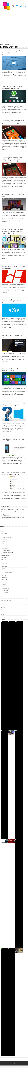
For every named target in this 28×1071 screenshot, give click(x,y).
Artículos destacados (6, 555)
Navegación (5, 548)
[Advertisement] (14, 26)
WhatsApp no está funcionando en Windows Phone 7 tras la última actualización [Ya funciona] (12, 159)
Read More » (5, 81)
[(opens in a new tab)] (19, 784)
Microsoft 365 (5, 570)
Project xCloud (6, 588)
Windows (4, 584)
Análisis (4, 531)
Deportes (5, 539)
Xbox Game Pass (6, 590)
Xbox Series (5, 592)
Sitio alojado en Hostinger (6, 600)
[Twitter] (13, 1063)
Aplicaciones (4, 533)
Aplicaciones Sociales (7, 537)
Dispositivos (4, 561)
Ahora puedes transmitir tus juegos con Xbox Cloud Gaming (12, 509)
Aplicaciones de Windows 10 (9, 535)
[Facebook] (11, 1063)
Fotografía (5, 541)
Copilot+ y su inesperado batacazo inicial (9, 511)
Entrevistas (4, 566)
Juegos (3, 568)
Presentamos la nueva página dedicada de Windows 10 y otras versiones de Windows (14, 53)
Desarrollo (4, 559)
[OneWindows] (14, 6)
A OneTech (4, 528)
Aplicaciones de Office (7, 572)
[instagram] (16, 1063)
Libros (4, 543)
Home (2, 44)
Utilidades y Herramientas (8, 552)
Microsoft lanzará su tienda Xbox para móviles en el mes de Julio (13, 521)
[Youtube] (14, 1063)
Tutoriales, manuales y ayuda (8, 582)
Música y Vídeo (6, 546)
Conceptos (4, 557)
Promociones (4, 577)
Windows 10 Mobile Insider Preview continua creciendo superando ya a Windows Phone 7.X (12, 231)
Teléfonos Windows (6, 579)
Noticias (4, 575)
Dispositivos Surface (7, 563)
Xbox (3, 586)
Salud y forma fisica (7, 550)
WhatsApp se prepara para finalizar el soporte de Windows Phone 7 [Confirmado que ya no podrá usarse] (13, 122)
